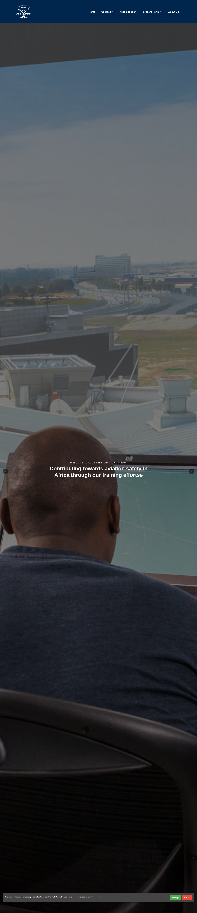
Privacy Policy (97, 897)
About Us (173, 12)
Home (92, 12)
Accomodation (128, 12)
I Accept (175, 897)
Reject (187, 897)
